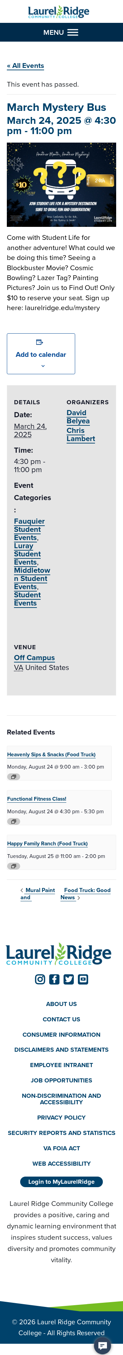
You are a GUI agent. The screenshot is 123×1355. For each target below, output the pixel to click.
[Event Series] (13, 777)
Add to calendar (41, 354)
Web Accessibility (61, 1163)
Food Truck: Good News (85, 894)
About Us (61, 1004)
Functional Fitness (36, 799)
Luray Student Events (27, 554)
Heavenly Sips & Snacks (51, 754)
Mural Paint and (37, 894)
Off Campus (34, 657)
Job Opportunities (61, 1080)
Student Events (27, 599)
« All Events (25, 65)
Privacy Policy (61, 1117)
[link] (40, 979)
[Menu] (72, 32)
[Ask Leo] (102, 1345)
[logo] (59, 12)
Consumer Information (61, 1034)
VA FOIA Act (61, 1148)
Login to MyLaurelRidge (61, 1181)
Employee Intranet (61, 1065)
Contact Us (61, 1019)
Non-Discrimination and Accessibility (61, 1099)
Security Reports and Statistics (61, 1132)
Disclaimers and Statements (61, 1049)
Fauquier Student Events (29, 529)
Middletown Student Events (32, 578)
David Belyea (78, 416)
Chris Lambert (81, 434)
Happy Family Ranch (47, 843)
